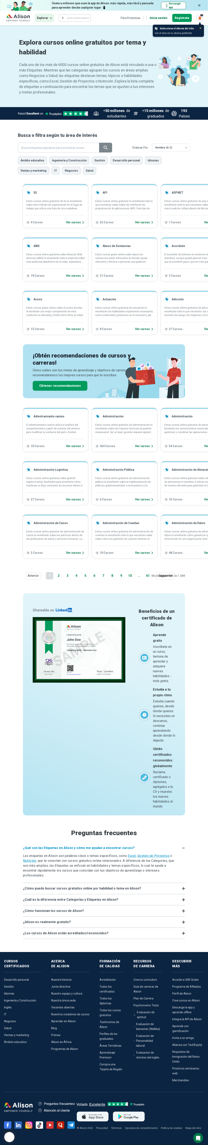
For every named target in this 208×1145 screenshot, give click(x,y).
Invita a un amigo (183, 1038)
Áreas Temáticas (110, 1045)
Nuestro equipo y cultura (66, 993)
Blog (54, 1028)
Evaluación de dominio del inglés (147, 1055)
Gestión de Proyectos (153, 856)
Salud (89, 170)
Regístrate (182, 18)
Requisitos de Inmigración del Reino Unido (186, 1056)
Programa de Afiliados (186, 986)
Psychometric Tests (146, 1005)
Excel (132, 856)
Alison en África (61, 1042)
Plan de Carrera (143, 998)
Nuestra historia (61, 979)
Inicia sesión (158, 18)
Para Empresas (130, 18)
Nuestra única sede (63, 1000)
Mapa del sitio (193, 1128)
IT (55, 170)
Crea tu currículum (145, 979)
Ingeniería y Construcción (69, 160)
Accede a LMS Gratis (185, 979)
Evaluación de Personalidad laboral (145, 1040)
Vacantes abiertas (63, 1007)
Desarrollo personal (126, 160)
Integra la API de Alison (187, 1019)
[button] (104, 847)
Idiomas (153, 160)
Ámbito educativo (32, 160)
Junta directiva (60, 986)
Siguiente (166, 576)
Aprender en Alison (63, 1021)
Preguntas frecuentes (59, 1104)
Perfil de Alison (181, 993)
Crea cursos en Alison (186, 1000)
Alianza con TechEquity (187, 1044)
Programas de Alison (64, 1049)
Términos (116, 1128)
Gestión (99, 160)
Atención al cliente (57, 1110)
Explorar (42, 18)
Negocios (71, 170)
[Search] (62, 18)
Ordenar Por (140, 147)
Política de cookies (171, 1128)
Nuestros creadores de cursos (70, 1014)
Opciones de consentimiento (141, 1128)
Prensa (55, 1035)
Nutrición (29, 861)
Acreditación (108, 979)
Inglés (8, 1007)
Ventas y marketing (34, 170)
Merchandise (180, 1080)
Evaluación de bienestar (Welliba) (148, 1026)
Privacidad (102, 1128)
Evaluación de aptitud (146, 1015)
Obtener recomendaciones (60, 386)
